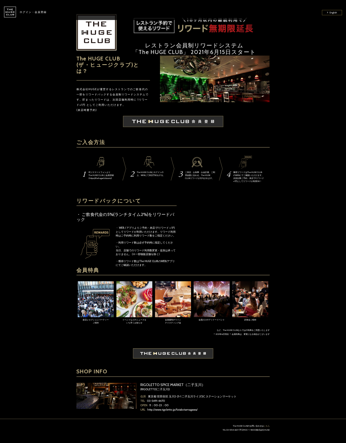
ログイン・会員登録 (33, 12)
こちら (267, 426)
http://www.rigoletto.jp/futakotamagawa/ (172, 409)
